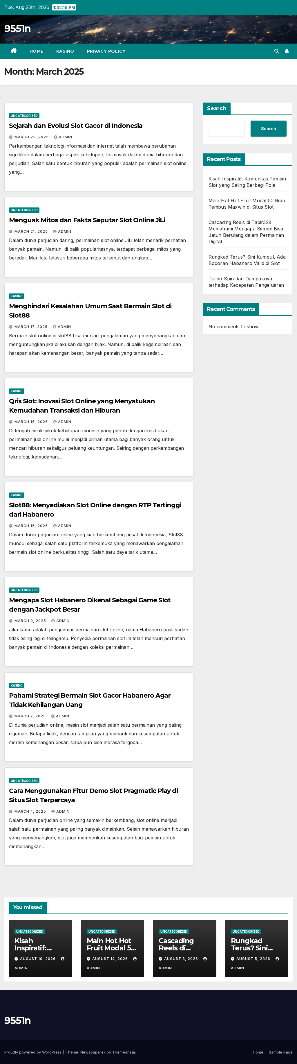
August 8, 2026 (181, 958)
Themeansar (123, 1052)
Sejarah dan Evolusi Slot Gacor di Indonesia (75, 126)
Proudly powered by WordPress (33, 1052)
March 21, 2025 (32, 231)
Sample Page (281, 1052)
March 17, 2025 (32, 327)
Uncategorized (24, 115)
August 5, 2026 (253, 958)
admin (65, 137)
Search (216, 108)
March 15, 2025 (32, 422)
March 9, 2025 (31, 621)
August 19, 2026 (38, 958)
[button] (276, 51)
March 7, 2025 (31, 716)
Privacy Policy (106, 51)
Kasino (65, 51)
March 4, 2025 (31, 811)
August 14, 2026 (110, 958)
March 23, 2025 (32, 137)
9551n (17, 28)
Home (37, 51)
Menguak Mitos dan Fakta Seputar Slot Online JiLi (87, 220)
